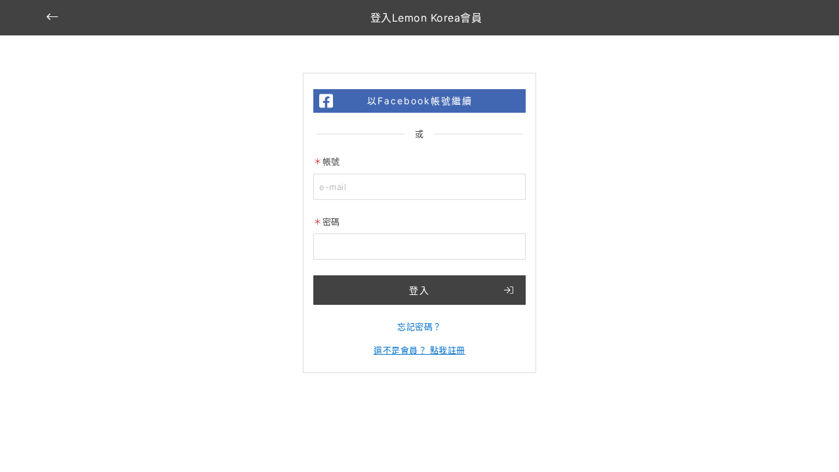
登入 (419, 290)
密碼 (331, 221)
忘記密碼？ (419, 326)
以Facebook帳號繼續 (420, 100)
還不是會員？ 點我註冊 (419, 350)
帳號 (331, 161)
